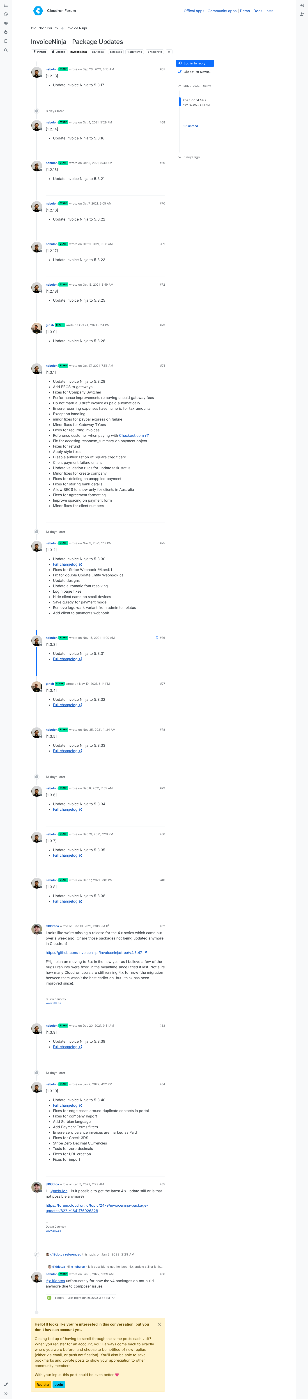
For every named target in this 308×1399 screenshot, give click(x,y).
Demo (245, 11)
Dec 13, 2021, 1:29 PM (98, 834)
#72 (162, 284)
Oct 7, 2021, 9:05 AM (97, 203)
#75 (162, 543)
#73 (162, 325)
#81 (162, 880)
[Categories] (6, 5)
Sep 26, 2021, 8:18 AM (98, 69)
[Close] (159, 1324)
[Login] (302, 5)
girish (50, 325)
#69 (162, 163)
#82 (162, 926)
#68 (162, 122)
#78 (162, 729)
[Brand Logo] (38, 10)
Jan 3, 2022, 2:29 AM (89, 1184)
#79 (162, 788)
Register (43, 1384)
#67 (162, 69)
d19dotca (52, 926)
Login (59, 1384)
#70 (162, 203)
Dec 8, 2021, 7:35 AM (98, 788)
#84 (162, 1084)
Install (270, 11)
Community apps (222, 11)
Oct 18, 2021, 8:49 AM (98, 284)
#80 (162, 834)
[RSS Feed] (169, 51)
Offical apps (194, 11)
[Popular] (6, 32)
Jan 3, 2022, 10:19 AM (98, 1274)
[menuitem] (302, 5)
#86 (162, 1274)
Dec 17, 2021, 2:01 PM (98, 880)
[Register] (302, 14)
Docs (257, 11)
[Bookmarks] (6, 41)
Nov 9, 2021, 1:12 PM (97, 543)
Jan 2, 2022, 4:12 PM (97, 1084)
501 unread (190, 126)
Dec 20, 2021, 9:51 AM (98, 1025)
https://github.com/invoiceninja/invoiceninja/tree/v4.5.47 (94, 952)
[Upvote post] (154, 96)
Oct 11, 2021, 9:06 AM (98, 244)
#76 (162, 637)
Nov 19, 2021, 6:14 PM (94, 683)
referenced (73, 1254)
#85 (162, 1184)
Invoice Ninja (78, 51)
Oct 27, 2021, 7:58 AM (98, 365)
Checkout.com (131, 435)
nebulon (51, 69)
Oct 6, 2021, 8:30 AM (97, 163)
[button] (6, 1384)
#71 (163, 244)
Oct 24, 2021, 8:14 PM (94, 325)
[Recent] (6, 14)
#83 (162, 1025)
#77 (162, 683)
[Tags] (6, 23)
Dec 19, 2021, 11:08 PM (89, 926)
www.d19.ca (53, 1003)
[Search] (6, 50)
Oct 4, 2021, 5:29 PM (97, 122)
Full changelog (65, 564)
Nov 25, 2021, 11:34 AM (99, 729)
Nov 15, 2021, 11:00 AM (99, 637)
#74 (162, 365)
